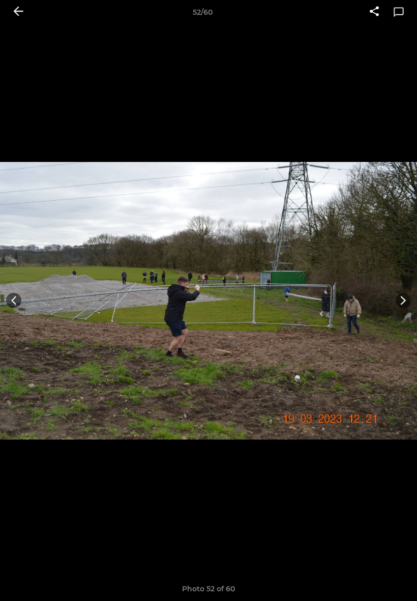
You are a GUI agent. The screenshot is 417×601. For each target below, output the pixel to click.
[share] (374, 12)
